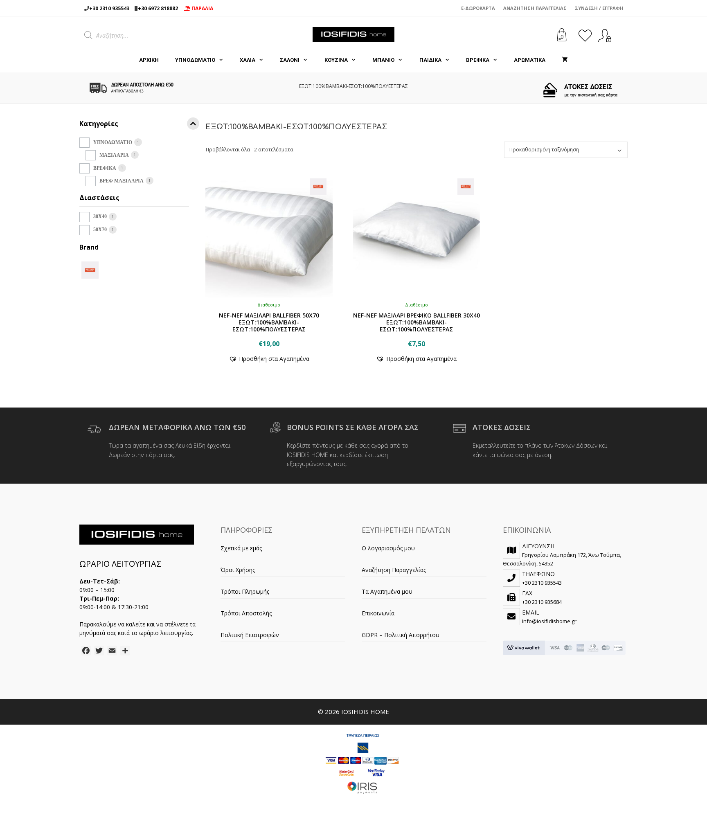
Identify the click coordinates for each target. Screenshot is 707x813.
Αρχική (149, 60)
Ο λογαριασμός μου (388, 548)
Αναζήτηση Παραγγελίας (535, 8)
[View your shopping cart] (565, 60)
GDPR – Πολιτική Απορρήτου (400, 635)
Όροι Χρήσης (238, 570)
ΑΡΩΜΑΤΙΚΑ (529, 60)
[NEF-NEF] (90, 269)
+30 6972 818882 (158, 8)
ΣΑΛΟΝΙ (289, 60)
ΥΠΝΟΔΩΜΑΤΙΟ (195, 60)
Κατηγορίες (98, 124)
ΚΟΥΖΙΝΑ (336, 60)
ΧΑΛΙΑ (247, 60)
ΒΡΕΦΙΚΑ (477, 60)
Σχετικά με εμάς (241, 548)
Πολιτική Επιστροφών (250, 635)
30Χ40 (100, 216)
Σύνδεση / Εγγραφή (599, 8)
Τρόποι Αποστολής (246, 613)
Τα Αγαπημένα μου (387, 591)
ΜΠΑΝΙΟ (383, 60)
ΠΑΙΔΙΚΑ (430, 60)
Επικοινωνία (378, 613)
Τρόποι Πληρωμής (245, 591)
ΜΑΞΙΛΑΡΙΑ (114, 155)
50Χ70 (100, 229)
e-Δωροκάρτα (478, 8)
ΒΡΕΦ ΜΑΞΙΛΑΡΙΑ (121, 181)
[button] (269, 358)
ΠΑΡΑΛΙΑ (201, 8)
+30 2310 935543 (109, 8)
